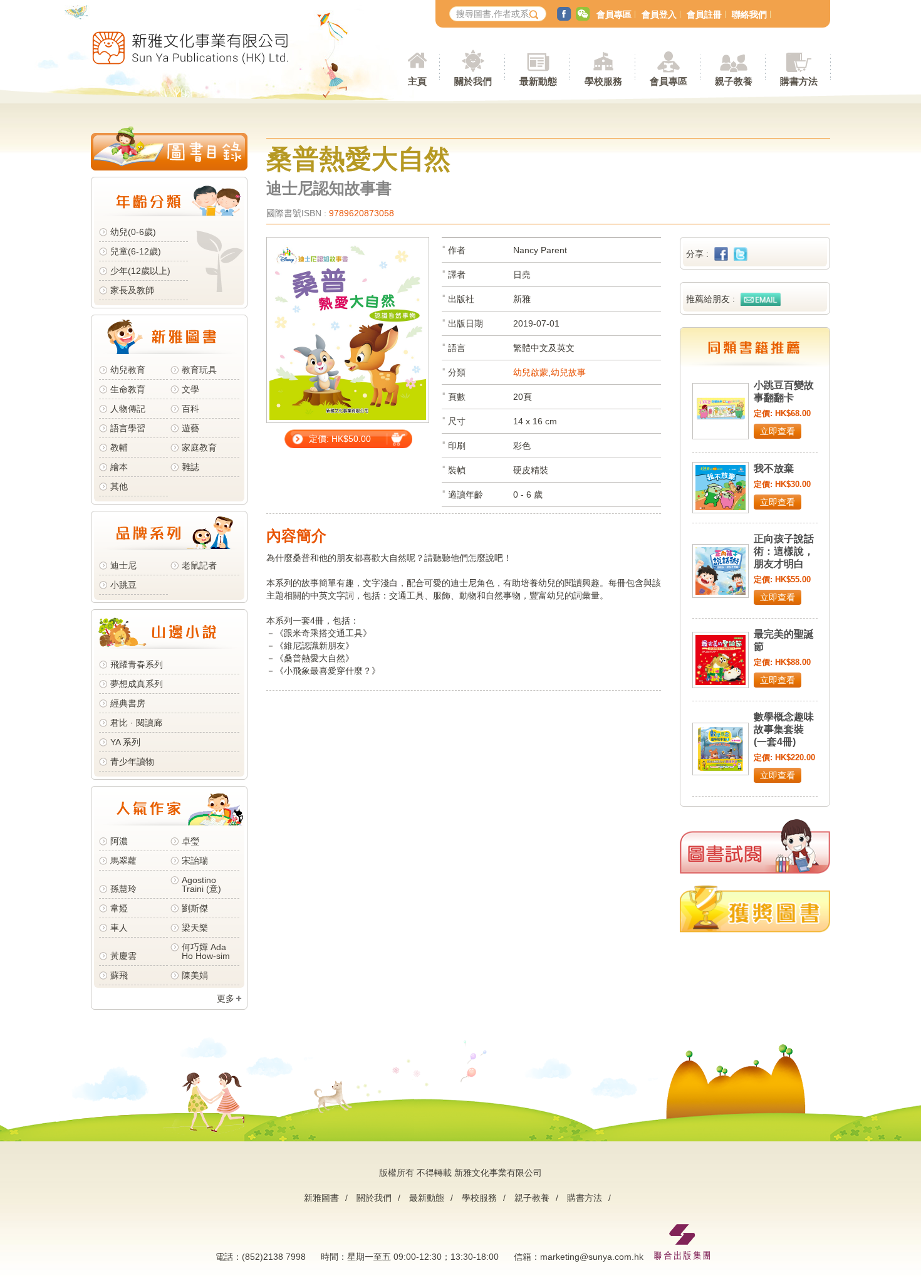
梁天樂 (195, 928)
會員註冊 (704, 14)
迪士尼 (123, 565)
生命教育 (127, 389)
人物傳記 (127, 409)
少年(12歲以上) (140, 271)
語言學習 (127, 428)
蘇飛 (119, 975)
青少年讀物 (132, 762)
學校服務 (603, 81)
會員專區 (614, 14)
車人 (119, 928)
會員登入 (659, 14)
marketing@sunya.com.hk (591, 1257)
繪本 (119, 467)
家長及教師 (132, 290)
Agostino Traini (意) (201, 884)
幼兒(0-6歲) (133, 232)
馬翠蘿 (123, 861)
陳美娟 (195, 975)
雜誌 (190, 467)
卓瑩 (190, 841)
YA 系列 (125, 742)
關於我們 (374, 1198)
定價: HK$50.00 (340, 439)
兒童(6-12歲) (138, 251)
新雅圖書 (321, 1198)
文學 (190, 389)
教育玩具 (199, 370)
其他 (119, 486)
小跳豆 (123, 585)
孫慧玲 (123, 889)
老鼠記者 (199, 565)
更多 (225, 998)
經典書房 (127, 703)
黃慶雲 (123, 956)
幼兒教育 (127, 370)
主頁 (417, 81)
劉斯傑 (195, 908)
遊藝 (190, 428)
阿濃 (119, 841)
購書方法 (584, 1198)
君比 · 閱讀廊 (136, 723)
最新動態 (426, 1198)
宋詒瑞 (195, 861)
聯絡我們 (749, 14)
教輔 (119, 447)
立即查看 (777, 431)
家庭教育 (199, 447)
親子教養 (531, 1198)
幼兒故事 (568, 372)
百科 (190, 409)
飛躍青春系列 (136, 664)
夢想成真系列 (136, 684)
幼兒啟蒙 (530, 372)
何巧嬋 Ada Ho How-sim (206, 951)
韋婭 (119, 908)
